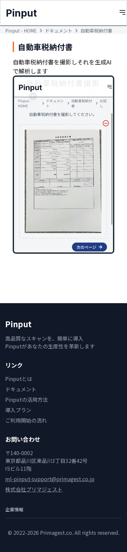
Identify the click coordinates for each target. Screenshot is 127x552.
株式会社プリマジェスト (34, 489)
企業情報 (14, 509)
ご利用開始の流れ (26, 420)
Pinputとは (18, 379)
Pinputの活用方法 (26, 399)
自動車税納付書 (96, 30)
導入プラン (18, 410)
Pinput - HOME (21, 30)
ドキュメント (58, 30)
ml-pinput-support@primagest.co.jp (49, 479)
